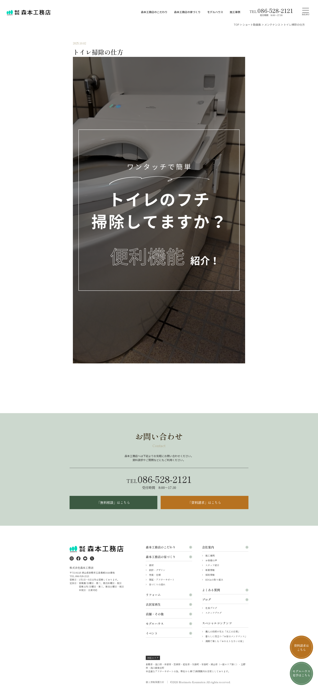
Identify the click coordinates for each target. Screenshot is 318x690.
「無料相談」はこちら (113, 502)
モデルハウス (215, 12)
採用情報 (210, 574)
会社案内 (208, 547)
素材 (151, 565)
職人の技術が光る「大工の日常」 (222, 631)
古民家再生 (153, 604)
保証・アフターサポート (162, 579)
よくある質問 (211, 590)
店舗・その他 (155, 614)
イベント (152, 633)
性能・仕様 (155, 574)
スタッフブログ (213, 612)
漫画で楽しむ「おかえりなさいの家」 (225, 641)
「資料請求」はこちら (204, 502)
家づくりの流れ (157, 584)
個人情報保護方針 (155, 682)
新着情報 (210, 570)
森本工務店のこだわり (154, 12)
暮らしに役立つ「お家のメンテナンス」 (226, 636)
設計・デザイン (157, 570)
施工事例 (235, 12)
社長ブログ (211, 608)
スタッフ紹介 (212, 565)
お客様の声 (211, 560)
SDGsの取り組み (214, 579)
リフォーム (153, 595)
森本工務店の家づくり (187, 12)
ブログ (206, 599)
